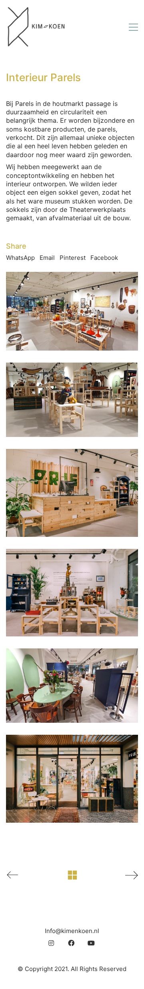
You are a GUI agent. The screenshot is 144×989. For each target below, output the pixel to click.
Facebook (104, 257)
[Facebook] (71, 943)
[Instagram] (51, 943)
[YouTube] (91, 943)
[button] (133, 27)
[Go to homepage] (36, 27)
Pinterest (73, 257)
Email (47, 257)
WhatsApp (20, 257)
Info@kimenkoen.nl (72, 931)
